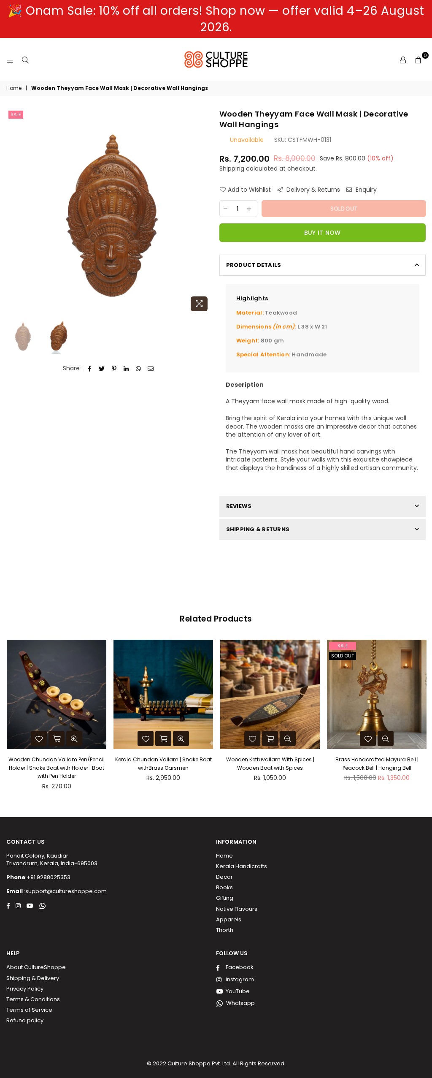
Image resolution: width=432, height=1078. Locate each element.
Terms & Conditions (33, 999)
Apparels (228, 919)
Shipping (231, 168)
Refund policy (24, 1020)
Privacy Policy (24, 989)
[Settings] (402, 59)
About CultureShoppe (36, 967)
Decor (224, 877)
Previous (13, 211)
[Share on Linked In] (126, 368)
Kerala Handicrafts (241, 866)
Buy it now (322, 232)
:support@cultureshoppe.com (65, 891)
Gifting (224, 898)
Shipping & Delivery (32, 978)
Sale (16, 114)
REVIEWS (239, 506)
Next (205, 211)
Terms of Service (29, 1010)
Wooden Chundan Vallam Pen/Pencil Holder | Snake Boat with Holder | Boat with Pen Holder (56, 767)
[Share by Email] (151, 368)
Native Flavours (236, 909)
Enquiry (365, 190)
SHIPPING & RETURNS (258, 529)
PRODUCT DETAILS (253, 265)
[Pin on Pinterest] (114, 368)
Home (14, 88)
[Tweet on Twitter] (102, 368)
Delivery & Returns (312, 190)
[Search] (25, 59)
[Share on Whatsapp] (138, 368)
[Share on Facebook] (89, 368)
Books (224, 887)
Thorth (224, 930)
